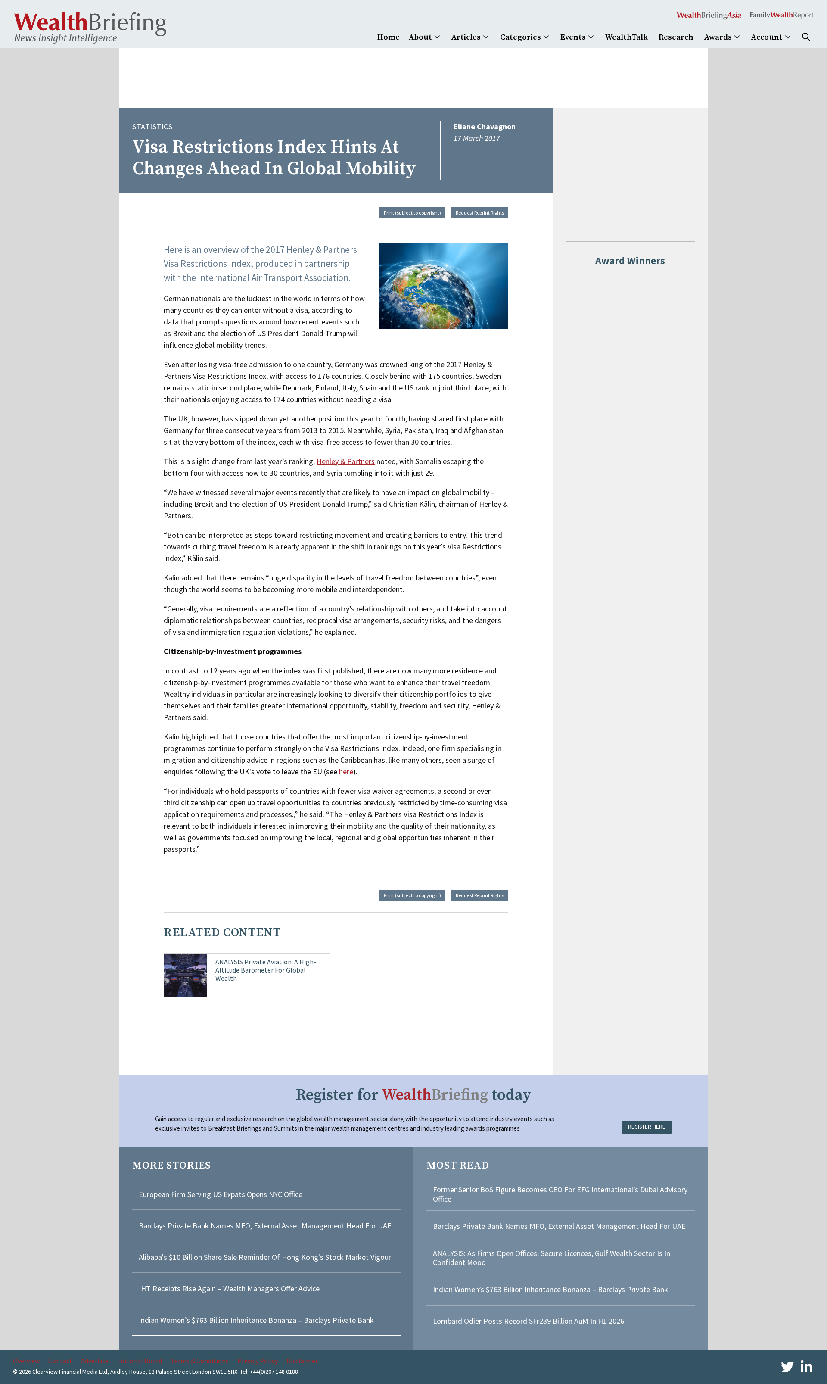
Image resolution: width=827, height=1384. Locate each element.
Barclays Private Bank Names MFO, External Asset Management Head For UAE (265, 1226)
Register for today (414, 1095)
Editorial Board (139, 1360)
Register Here (646, 1127)
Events (574, 37)
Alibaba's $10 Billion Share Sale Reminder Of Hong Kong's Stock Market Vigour (265, 1257)
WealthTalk (626, 37)
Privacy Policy (257, 1360)
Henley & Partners (346, 461)
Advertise (95, 1360)
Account (767, 37)
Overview (26, 1360)
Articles (466, 37)
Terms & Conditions (200, 1360)
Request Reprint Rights (480, 212)
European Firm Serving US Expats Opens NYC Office (220, 1194)
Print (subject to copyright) (412, 212)
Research (676, 37)
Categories (521, 37)
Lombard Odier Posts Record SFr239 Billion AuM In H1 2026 (528, 1321)
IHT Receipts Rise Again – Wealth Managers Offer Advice (229, 1289)
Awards (719, 37)
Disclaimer (302, 1360)
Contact (60, 1360)
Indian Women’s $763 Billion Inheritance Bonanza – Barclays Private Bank (256, 1320)
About (421, 37)
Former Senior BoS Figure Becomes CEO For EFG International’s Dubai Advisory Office (560, 1194)
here (346, 771)
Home (388, 37)
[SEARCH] (806, 37)
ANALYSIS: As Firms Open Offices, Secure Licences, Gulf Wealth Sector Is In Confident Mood (551, 1258)
